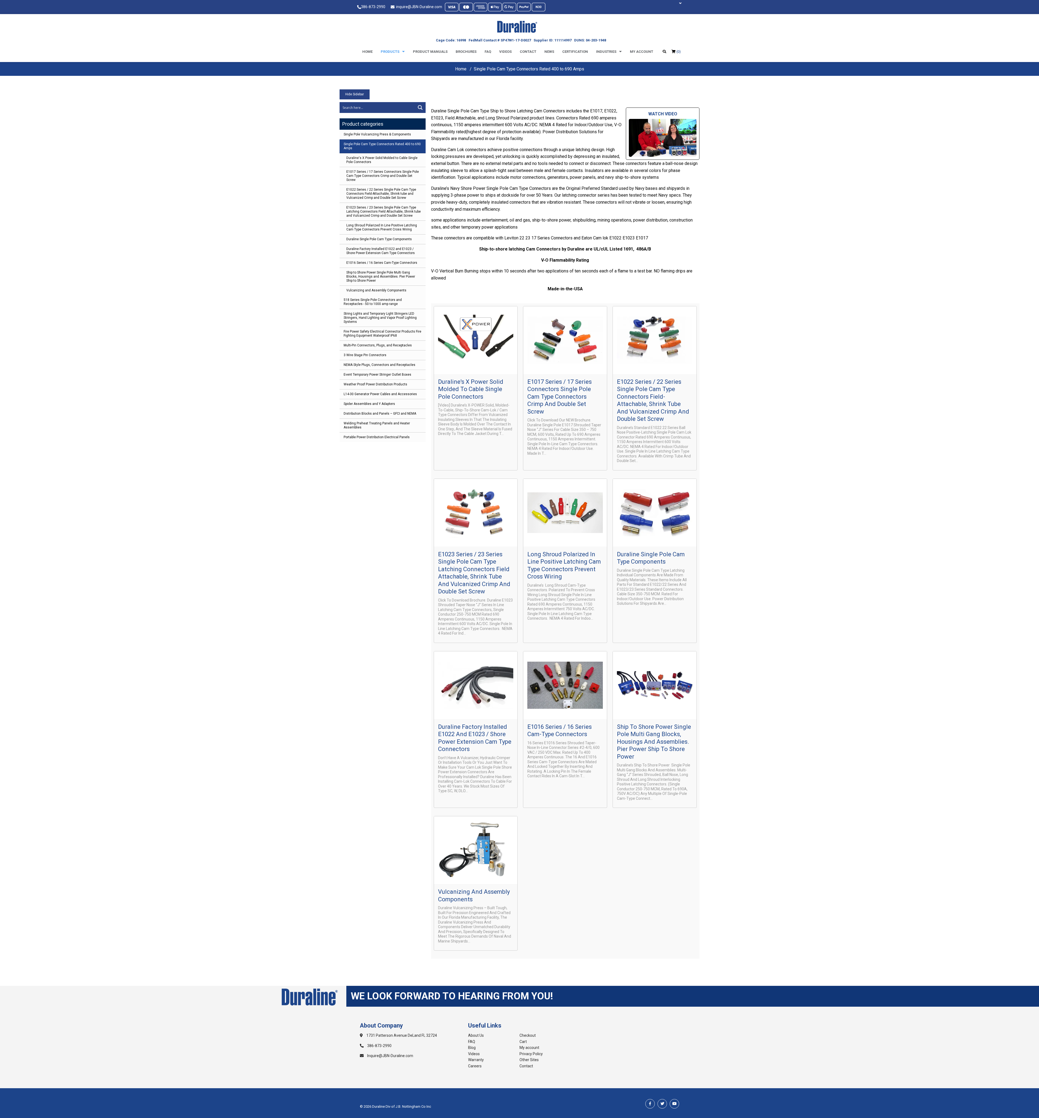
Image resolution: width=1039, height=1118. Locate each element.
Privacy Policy (531, 1054)
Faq (488, 52)
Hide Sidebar (354, 94)
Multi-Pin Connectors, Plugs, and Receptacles (378, 345)
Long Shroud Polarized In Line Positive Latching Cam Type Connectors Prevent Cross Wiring (381, 227)
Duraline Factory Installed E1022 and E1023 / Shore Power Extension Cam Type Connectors (380, 251)
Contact (528, 52)
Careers (475, 1066)
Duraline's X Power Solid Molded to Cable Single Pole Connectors (381, 160)
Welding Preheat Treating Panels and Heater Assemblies (377, 425)
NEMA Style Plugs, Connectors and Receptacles (379, 365)
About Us (476, 1035)
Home (367, 52)
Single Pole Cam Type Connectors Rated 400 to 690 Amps (382, 146)
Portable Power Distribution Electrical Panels (377, 437)
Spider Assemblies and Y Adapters (369, 404)
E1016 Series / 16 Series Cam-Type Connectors (381, 263)
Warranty (476, 1060)
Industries (606, 52)
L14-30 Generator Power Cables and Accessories (380, 394)
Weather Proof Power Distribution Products (375, 384)
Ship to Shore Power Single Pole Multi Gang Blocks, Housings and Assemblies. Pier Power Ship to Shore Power (380, 276)
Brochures (466, 52)
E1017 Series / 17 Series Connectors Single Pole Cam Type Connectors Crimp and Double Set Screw (382, 176)
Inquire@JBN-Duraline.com (389, 1056)
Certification (575, 52)
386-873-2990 (373, 7)
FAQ (471, 1041)
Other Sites (529, 1060)
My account (641, 52)
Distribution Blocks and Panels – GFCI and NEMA (380, 413)
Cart (523, 1041)
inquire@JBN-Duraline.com (418, 7)
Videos (505, 52)
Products (390, 52)
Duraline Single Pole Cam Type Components (379, 239)
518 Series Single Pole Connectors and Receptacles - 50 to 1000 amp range (373, 302)
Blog (472, 1047)
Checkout (528, 1035)
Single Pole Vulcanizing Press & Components (377, 134)
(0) (678, 52)
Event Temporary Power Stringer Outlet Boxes (377, 374)
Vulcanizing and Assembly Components (376, 290)
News (549, 52)
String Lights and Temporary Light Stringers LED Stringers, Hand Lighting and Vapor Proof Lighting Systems (380, 318)
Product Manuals (430, 52)
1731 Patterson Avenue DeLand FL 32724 (401, 1035)
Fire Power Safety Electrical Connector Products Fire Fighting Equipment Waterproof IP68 (382, 333)
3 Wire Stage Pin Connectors (365, 355)
